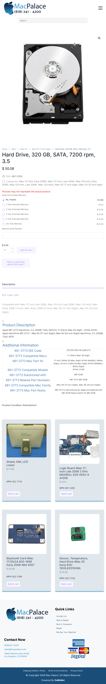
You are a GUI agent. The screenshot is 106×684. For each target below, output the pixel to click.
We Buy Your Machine (66, 632)
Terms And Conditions (58, 671)
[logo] (25, 8)
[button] (99, 38)
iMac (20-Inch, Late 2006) (23, 184)
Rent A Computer (64, 624)
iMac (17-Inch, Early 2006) (33, 181)
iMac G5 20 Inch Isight (90, 184)
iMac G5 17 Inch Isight (41, 149)
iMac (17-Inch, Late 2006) (61, 181)
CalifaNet (60, 680)
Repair (59, 628)
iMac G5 (23, 149)
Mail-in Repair (62, 620)
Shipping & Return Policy (34, 671)
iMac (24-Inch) (46, 184)
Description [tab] (8, 284)
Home (4, 149)
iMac (14, 149)
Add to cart (26, 250)
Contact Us (61, 616)
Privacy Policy (77, 671)
